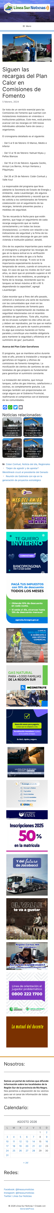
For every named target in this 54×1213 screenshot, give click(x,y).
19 (20, 1146)
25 (14, 1150)
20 (27, 1146)
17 (7, 1146)
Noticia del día (29, 464)
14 (33, 1141)
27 (27, 1150)
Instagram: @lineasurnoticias (19, 1193)
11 (14, 1141)
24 (7, 1150)
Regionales (44, 464)
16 (46, 1141)
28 (33, 1150)
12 (20, 1141)
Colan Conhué (13, 464)
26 (20, 1150)
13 (27, 1141)
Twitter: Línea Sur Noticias (18, 1196)
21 (33, 1146)
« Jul (25, 1162)
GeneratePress (27, 1209)
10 (7, 1141)
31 (7, 1155)
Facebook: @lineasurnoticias (19, 1189)
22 (40, 1146)
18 (14, 1146)
